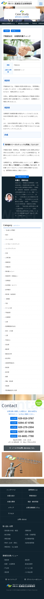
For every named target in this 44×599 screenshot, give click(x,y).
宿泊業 (7, 344)
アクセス (11, 513)
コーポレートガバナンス (12, 244)
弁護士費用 (11, 501)
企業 (6, 322)
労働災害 (7, 267)
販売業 (7, 372)
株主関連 (7, 534)
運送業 (7, 386)
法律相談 (7, 280)
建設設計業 (8, 354)
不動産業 (6, 30)
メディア (11, 507)
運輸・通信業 (9, 381)
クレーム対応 (9, 239)
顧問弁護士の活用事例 (23, 23)
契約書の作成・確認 (11, 530)
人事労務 (7, 257)
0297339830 (26, 431)
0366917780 (26, 436)
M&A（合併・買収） (11, 543)
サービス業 (29, 568)
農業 (6, 376)
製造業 (7, 367)
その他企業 (29, 572)
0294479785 (26, 422)
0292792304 (26, 427)
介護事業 (7, 317)
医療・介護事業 (9, 564)
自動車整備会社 (9, 363)
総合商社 (7, 358)
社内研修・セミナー (11, 285)
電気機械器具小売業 (11, 390)
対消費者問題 (29, 539)
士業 (6, 335)
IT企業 (6, 568)
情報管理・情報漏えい (11, 276)
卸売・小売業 (9, 331)
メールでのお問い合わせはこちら (23, 448)
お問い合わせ (22, 519)
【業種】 (7, 299)
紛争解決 (7, 289)
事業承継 (7, 539)
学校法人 (7, 340)
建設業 (7, 349)
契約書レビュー (15, 30)
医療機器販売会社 (10, 326)
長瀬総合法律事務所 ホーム (8, 23)
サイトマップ (12, 579)
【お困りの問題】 (10, 230)
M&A (6, 235)
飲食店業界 (29, 564)
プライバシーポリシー (34, 579)
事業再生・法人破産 (11, 547)
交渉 (6, 253)
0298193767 (26, 418)
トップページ (11, 490)
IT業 (6, 303)
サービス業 (8, 308)
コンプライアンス (10, 248)
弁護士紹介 (11, 496)
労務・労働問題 (30, 534)
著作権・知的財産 (10, 294)
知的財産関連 (29, 543)
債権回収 (7, 262)
